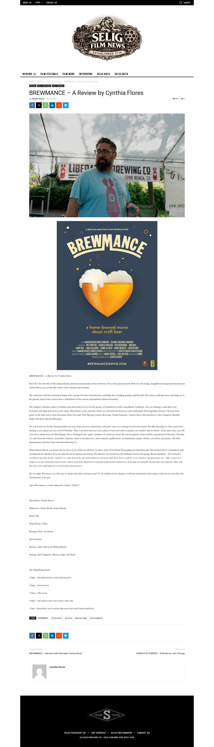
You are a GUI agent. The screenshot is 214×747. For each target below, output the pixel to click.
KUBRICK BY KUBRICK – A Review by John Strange (160, 653)
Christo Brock (56, 618)
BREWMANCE (43, 618)
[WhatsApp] (45, 105)
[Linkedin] (52, 105)
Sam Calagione (96, 618)
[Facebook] (32, 105)
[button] (184, 2)
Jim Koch (68, 618)
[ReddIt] (59, 105)
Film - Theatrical (58, 86)
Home (31, 81)
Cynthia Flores (38, 99)
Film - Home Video (54, 81)
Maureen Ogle (81, 618)
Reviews (40, 81)
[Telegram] (66, 105)
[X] (39, 105)
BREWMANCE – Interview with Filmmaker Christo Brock (55, 653)
